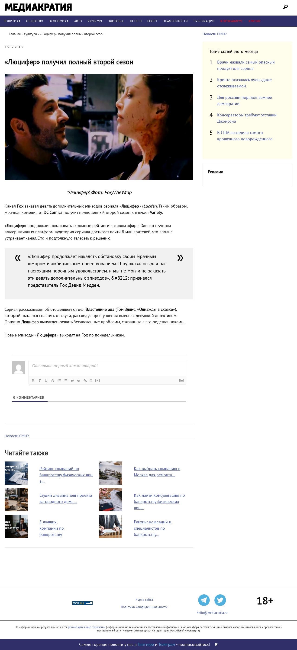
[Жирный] (33, 381)
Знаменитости (175, 21)
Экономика (58, 21)
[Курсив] (39, 381)
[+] (97, 380)
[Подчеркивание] (46, 381)
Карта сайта (144, 600)
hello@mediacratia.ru (212, 613)
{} (91, 380)
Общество (34, 21)
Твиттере (146, 644)
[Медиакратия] (38, 7)
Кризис (255, 21)
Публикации (204, 21)
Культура (95, 21)
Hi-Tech (136, 21)
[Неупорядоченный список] (65, 381)
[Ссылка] (85, 381)
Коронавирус (231, 21)
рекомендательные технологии (86, 627)
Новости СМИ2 (17, 436)
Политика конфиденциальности (144, 607)
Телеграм (166, 644)
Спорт (152, 21)
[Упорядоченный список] (59, 381)
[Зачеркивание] (52, 381)
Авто (78, 21)
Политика (11, 21)
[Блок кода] (78, 381)
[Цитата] (72, 381)
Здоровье (116, 21)
